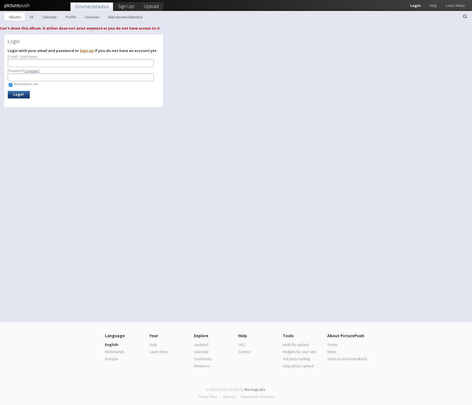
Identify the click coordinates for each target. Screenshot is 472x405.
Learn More (455, 5)
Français (111, 358)
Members (202, 365)
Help (433, 5)
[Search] (465, 16)
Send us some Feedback (347, 358)
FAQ (241, 344)
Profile (71, 16)
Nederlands (114, 351)
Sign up (87, 50)
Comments (202, 358)
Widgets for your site (299, 351)
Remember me (25, 83)
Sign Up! (126, 6)
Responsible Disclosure (258, 396)
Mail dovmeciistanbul (125, 16)
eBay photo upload (298, 365)
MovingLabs (254, 389)
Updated (201, 344)
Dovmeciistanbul (91, 6)
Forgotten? (32, 71)
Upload (151, 6)
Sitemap (229, 396)
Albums (15, 16)
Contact (244, 351)
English (111, 344)
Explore (201, 335)
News (331, 351)
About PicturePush (345, 335)
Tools (288, 335)
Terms (332, 344)
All (31, 16)
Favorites (92, 16)
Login (415, 5)
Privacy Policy (207, 396)
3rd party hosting (296, 358)
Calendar (49, 16)
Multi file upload (296, 344)
